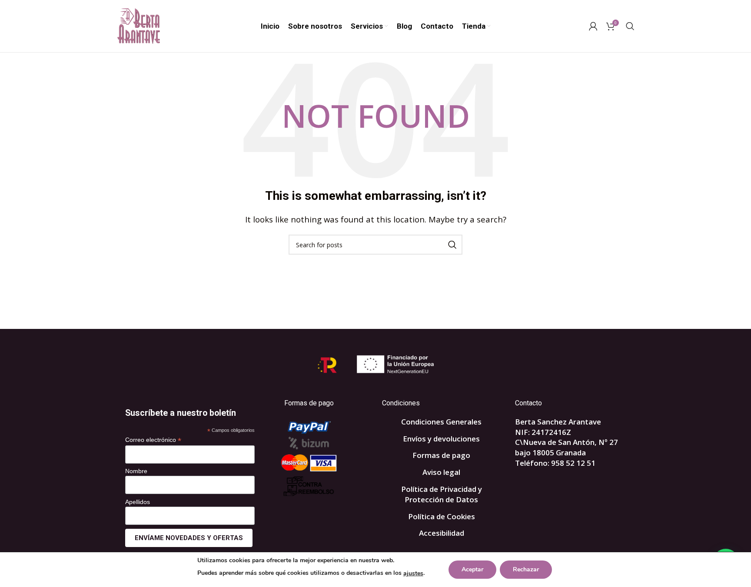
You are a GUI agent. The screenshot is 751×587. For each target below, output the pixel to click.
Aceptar (472, 569)
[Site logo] (138, 25)
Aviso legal (441, 472)
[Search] (630, 26)
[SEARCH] (452, 245)
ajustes (413, 573)
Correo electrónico (153, 440)
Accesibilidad (441, 533)
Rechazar (526, 569)
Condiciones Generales (441, 422)
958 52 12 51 (573, 463)
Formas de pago (441, 455)
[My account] (593, 26)
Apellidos (137, 501)
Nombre (136, 471)
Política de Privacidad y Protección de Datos (441, 494)
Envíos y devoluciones (441, 439)
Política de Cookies (441, 516)
